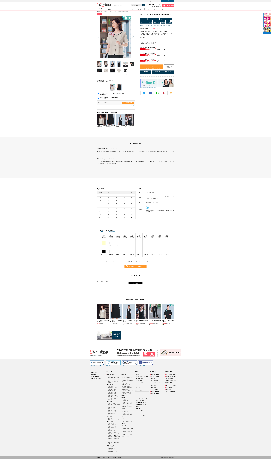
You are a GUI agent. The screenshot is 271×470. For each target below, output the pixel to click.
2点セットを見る (131, 105)
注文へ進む (151, 67)
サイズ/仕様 (157, 71)
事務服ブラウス (110, 384)
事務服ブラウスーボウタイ (112, 392)
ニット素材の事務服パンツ (126, 386)
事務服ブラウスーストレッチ (113, 399)
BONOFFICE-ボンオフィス (141, 402)
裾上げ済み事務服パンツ (126, 389)
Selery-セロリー (139, 406)
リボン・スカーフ (124, 425)
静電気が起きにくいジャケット (127, 406)
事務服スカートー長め (112, 432)
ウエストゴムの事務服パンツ (127, 387)
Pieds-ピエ (138, 408)
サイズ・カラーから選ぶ (110, 231)
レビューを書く (135, 283)
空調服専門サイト (141, 365)
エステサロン (138, 385)
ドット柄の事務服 (154, 389)
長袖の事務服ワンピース (112, 448)
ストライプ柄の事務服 (155, 391)
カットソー (123, 418)
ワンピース (140, 9)
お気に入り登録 (157, 28)
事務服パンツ (123, 374)
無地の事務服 (168, 22)
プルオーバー (123, 416)
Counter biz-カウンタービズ (141, 398)
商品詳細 (146, 71)
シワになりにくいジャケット (127, 402)
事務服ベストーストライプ (112, 411)
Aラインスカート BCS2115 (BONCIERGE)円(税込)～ (109, 98)
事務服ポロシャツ (124, 395)
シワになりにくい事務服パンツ (127, 390)
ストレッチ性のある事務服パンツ (127, 392)
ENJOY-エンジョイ (139, 393)
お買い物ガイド (94, 374)
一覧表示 (102, 231)
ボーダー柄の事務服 (155, 393)
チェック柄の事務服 (155, 374)
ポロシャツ (154, 9)
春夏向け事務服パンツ (126, 383)
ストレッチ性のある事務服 (171, 376)
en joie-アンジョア (139, 396)
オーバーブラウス (101, 8)
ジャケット (123, 397)
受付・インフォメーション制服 (146, 22)
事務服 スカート (110, 421)
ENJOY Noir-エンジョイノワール (142, 394)
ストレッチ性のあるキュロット (127, 414)
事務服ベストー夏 (111, 408)
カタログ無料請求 (95, 376)
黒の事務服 (153, 378)
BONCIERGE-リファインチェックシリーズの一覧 (148, 87)
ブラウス (110, 9)
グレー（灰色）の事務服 (155, 382)
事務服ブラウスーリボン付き (113, 390)
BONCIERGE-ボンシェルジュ (141, 404)
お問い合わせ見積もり (169, 67)
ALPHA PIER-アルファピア (141, 410)
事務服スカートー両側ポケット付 (114, 436)
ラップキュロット (125, 411)
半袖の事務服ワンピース (112, 446)
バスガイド (138, 387)
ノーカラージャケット (126, 400)
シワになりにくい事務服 (171, 374)
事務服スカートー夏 (111, 430)
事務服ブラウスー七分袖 (112, 387)
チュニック (123, 423)
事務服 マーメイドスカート (113, 426)
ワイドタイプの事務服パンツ (127, 377)
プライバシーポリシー (107, 457)
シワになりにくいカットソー (127, 419)
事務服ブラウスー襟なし (112, 395)
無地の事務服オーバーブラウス (146, 20)
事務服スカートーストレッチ (113, 440)
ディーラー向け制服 (139, 382)
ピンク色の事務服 (154, 380)
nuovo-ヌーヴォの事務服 (140, 400)
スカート (133, 9)
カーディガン (125, 9)
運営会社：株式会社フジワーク (95, 365)
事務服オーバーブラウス (111, 374)
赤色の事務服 (153, 387)
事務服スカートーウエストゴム (113, 433)
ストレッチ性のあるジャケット (127, 403)
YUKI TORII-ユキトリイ (140, 415)
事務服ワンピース (110, 445)
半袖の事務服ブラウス (112, 386)
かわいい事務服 (169, 387)
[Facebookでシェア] (150, 93)
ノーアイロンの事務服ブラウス (113, 398)
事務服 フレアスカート (112, 427)
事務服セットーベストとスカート (127, 428)
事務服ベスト (109, 401)
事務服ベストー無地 (111, 413)
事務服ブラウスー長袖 (112, 389)
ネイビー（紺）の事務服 (155, 383)
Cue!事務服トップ (95, 372)
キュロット (123, 408)
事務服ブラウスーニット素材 (113, 396)
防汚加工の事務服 (169, 378)
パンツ (147, 9)
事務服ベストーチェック (112, 410)
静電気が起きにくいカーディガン (114, 419)
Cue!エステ (108, 365)
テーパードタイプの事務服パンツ (127, 379)
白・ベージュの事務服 (155, 376)
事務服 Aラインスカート (112, 423)
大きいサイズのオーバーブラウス (159, 20)
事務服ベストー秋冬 (111, 407)
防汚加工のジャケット (126, 405)
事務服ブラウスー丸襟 (112, 393)
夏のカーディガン (111, 418)
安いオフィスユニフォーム (171, 385)
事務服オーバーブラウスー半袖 (113, 377)
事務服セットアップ (164, 9)
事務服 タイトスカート (112, 424)
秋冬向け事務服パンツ (126, 384)
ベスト (116, 9)
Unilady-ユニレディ (139, 421)
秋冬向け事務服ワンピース (112, 451)
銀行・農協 (163, 22)
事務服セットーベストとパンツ (127, 430)
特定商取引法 (99, 457)
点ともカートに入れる (128, 102)
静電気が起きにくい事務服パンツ (127, 393)
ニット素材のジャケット (126, 399)
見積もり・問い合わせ (96, 378)
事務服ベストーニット (112, 414)
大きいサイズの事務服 (170, 391)
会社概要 (119, 457)
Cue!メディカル (125, 365)
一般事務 (168, 20)
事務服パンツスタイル (126, 436)
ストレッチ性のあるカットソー (127, 421)
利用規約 (114, 457)
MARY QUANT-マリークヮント (142, 417)
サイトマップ (94, 380)
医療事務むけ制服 (156, 22)
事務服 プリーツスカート (112, 429)
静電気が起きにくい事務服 (171, 380)
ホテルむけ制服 (139, 380)
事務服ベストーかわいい (112, 403)
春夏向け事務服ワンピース (112, 449)
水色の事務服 (153, 385)
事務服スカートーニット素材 (113, 435)
